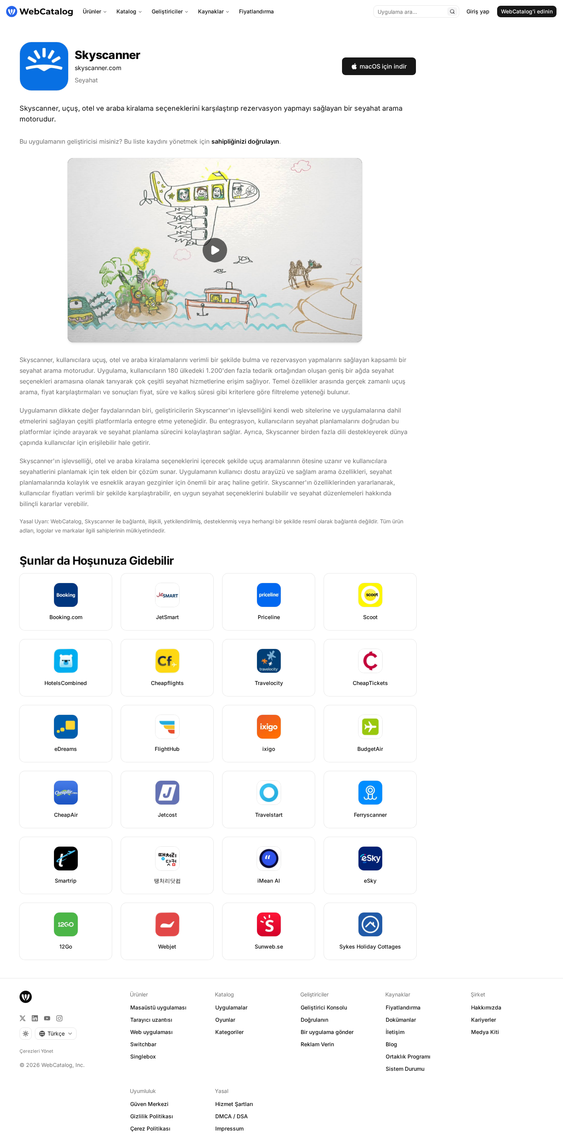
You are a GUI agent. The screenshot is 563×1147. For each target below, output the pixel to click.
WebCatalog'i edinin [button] (527, 11)
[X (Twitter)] (23, 1018)
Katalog (126, 11)
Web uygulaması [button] (151, 1032)
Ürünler (92, 11)
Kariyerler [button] (483, 1019)
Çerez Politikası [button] (150, 1128)
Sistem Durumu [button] (405, 1068)
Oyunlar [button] (225, 1019)
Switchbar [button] (143, 1044)
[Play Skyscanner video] (215, 250)
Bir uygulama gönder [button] (327, 1032)
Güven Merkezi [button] (149, 1104)
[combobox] (56, 1033)
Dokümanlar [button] (401, 1019)
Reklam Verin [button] (317, 1044)
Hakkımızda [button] (486, 1007)
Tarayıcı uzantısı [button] (151, 1019)
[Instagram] (59, 1018)
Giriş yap (477, 11)
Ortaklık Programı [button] (408, 1056)
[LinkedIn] (35, 1018)
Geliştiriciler (167, 11)
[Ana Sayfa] (39, 11)
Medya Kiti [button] (485, 1032)
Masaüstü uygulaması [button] (158, 1007)
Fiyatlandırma (256, 11)
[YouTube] (47, 1018)
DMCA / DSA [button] (231, 1116)
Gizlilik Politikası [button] (151, 1116)
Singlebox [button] (143, 1056)
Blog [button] (391, 1044)
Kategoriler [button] (229, 1032)
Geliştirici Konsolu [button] (324, 1007)
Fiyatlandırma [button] (403, 1007)
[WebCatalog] (26, 997)
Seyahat (86, 80)
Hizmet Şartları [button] (234, 1104)
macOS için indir (383, 66)
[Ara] (452, 11)
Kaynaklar (211, 11)
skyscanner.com (98, 68)
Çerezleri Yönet (36, 1051)
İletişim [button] (395, 1032)
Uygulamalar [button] (231, 1007)
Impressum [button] (229, 1128)
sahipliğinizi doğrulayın (245, 141)
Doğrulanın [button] (314, 1019)
